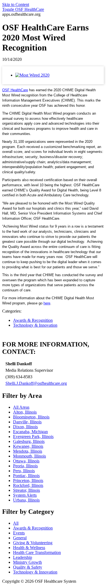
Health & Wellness (29, 547)
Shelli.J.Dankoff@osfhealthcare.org (36, 383)
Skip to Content (15, 4)
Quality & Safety (27, 567)
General (20, 537)
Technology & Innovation (35, 325)
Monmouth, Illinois (29, 456)
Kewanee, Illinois (28, 446)
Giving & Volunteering (32, 542)
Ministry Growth (27, 562)
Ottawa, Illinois (26, 461)
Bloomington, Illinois (31, 417)
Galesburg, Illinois (29, 441)
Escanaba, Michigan (30, 431)
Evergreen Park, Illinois (33, 436)
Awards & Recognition (33, 320)
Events (19, 533)
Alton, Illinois (25, 412)
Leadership (22, 557)
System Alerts (25, 495)
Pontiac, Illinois (26, 475)
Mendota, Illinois (27, 451)
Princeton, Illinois (28, 480)
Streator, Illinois (26, 490)
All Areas (21, 407)
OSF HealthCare (23, 9)
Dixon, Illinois (25, 426)
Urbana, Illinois (26, 500)
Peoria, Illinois (25, 466)
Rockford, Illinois (28, 485)
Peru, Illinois (24, 470)
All (15, 523)
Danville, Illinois (27, 422)
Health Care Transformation (37, 552)
